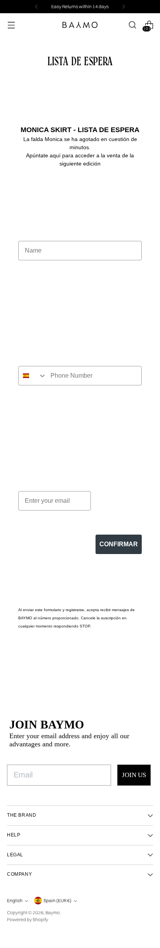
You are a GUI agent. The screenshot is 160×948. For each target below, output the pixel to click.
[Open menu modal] (11, 25)
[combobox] (33, 375)
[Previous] (36, 6)
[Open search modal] (132, 25)
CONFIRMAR (118, 544)
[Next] (123, 6)
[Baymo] (80, 25)
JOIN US (134, 775)
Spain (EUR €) (57, 900)
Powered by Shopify (27, 919)
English (15, 900)
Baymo (52, 912)
